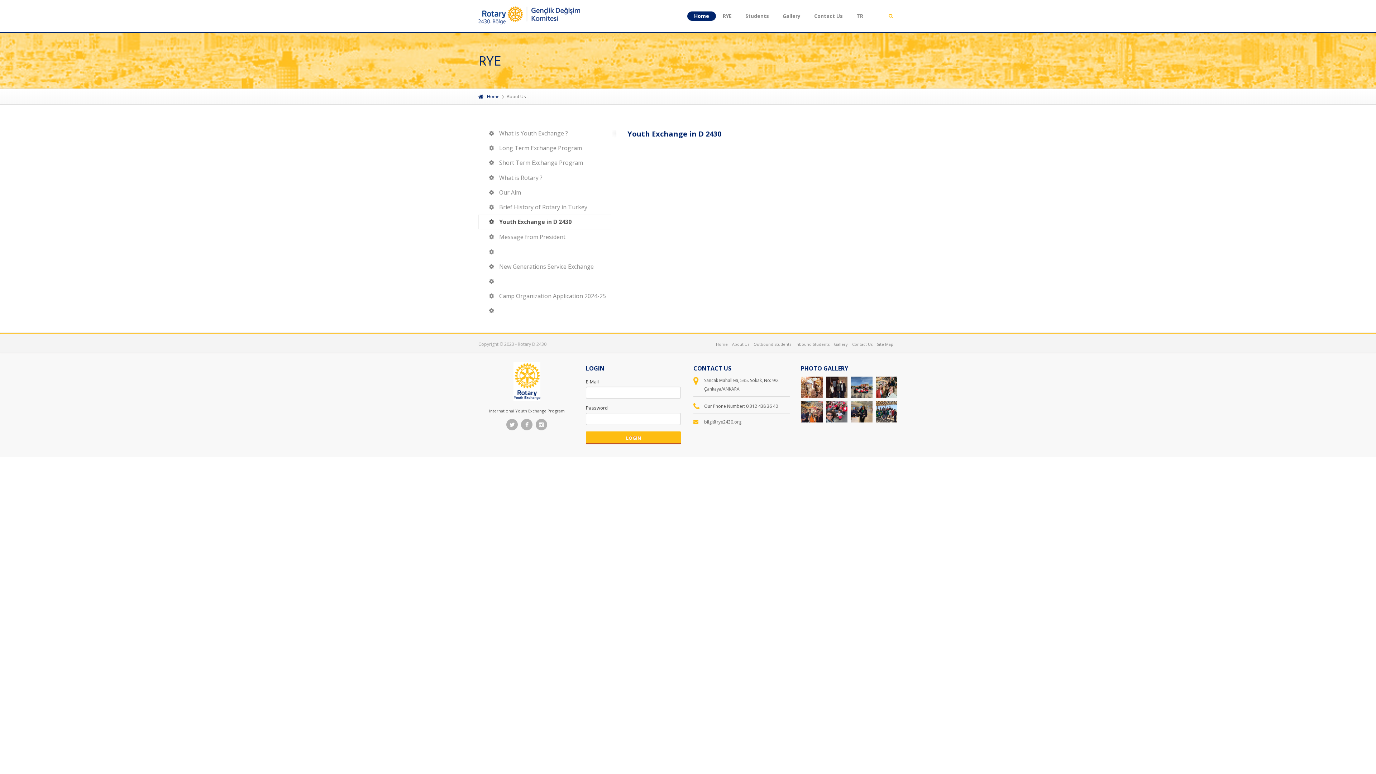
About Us (740, 344)
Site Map (885, 344)
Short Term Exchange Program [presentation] (541, 163)
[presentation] (544, 252)
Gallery (792, 16)
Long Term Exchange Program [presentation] (540, 148)
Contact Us (828, 16)
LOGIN (633, 438)
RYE (727, 16)
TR (859, 16)
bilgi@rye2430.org (722, 422)
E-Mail (592, 381)
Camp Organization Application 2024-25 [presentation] (552, 296)
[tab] (544, 133)
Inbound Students (813, 344)
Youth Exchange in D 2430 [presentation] (535, 222)
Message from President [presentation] (532, 237)
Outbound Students (772, 344)
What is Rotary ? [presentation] (521, 178)
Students (757, 16)
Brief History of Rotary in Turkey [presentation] (543, 207)
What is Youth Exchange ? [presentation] (533, 133)
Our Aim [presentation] (510, 192)
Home (701, 16)
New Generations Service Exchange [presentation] (546, 267)
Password (597, 408)
